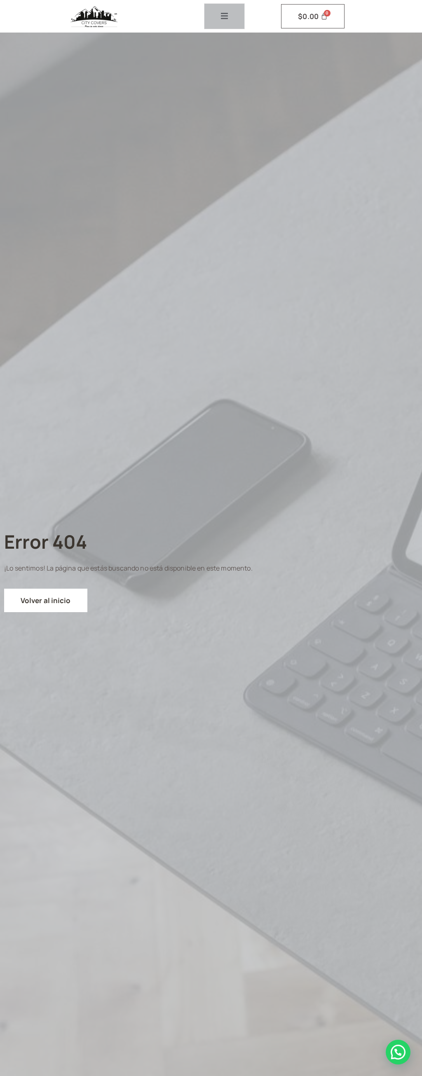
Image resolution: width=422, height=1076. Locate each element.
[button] (398, 1052)
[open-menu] (224, 16)
